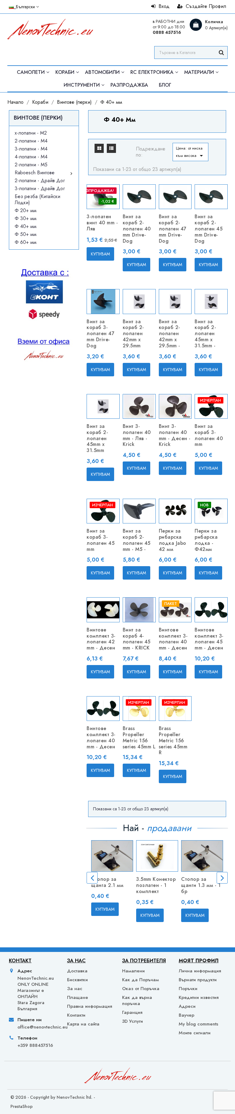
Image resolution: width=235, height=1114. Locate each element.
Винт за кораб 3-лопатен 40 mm (209, 435)
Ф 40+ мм (25, 226)
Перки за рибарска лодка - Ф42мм (206, 539)
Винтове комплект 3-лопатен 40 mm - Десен (173, 638)
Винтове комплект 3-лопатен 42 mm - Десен (101, 638)
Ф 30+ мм (25, 218)
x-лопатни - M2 (31, 132)
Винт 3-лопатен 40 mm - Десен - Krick (175, 435)
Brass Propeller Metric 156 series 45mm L (139, 737)
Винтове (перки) (38, 118)
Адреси (187, 1006)
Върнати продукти (198, 980)
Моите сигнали (195, 1032)
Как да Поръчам (140, 980)
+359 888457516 (35, 1045)
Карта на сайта (83, 1024)
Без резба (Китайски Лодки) (37, 199)
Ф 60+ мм (25, 242)
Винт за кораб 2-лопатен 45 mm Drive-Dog (208, 228)
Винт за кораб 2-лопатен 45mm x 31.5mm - (205, 333)
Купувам (100, 254)
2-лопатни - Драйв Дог (40, 180)
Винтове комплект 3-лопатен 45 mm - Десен (209, 638)
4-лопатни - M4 (31, 156)
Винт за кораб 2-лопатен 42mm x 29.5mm (133, 333)
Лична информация (200, 971)
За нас (74, 989)
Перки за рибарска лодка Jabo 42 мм (172, 539)
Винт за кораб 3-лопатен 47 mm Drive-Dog (100, 333)
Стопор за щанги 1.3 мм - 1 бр (201, 885)
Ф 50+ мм (25, 234)
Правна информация (89, 1006)
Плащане (77, 997)
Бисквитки (77, 980)
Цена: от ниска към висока (190, 152)
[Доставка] (44, 326)
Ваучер (186, 1015)
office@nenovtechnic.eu (36, 1027)
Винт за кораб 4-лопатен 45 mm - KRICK (137, 638)
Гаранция (132, 1012)
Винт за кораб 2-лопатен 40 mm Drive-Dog (137, 228)
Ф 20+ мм (25, 210)
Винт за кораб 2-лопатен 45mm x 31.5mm (97, 438)
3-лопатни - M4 (31, 148)
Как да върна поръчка (137, 1000)
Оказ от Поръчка (140, 989)
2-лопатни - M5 (31, 164)
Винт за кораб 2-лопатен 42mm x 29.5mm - (169, 333)
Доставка (77, 971)
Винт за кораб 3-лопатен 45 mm (100, 539)
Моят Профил (198, 960)
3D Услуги (132, 1021)
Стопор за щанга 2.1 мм (107, 882)
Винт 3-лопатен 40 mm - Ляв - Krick (137, 435)
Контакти (76, 1015)
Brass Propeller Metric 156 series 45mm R (173, 740)
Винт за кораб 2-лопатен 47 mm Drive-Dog (173, 228)
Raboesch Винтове (34, 172)
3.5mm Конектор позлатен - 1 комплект (156, 885)
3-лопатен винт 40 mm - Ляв (102, 222)
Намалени (133, 971)
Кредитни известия (198, 997)
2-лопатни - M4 (31, 140)
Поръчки (188, 989)
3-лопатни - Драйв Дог (40, 188)
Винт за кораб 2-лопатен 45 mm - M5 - (137, 539)
